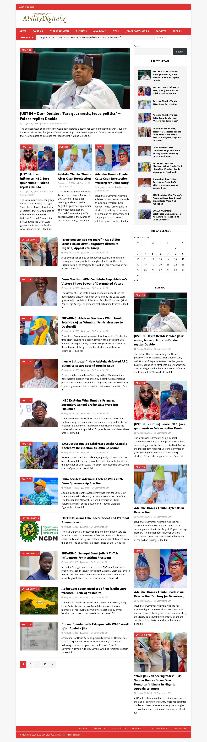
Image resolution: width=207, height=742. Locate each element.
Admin (45, 123)
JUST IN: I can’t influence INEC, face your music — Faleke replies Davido (34, 180)
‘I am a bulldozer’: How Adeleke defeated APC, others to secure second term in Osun (94, 363)
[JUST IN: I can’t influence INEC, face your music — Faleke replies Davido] (37, 157)
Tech (116, 31)
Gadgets (160, 31)
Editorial (136, 728)
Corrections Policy (157, 728)
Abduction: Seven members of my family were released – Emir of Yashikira (93, 591)
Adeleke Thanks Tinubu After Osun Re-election (74, 176)
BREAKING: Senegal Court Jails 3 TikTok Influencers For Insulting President (89, 555)
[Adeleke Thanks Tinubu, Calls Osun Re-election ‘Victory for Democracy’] (112, 157)
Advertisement (180, 728)
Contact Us (99, 728)
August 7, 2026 (71, 526)
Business (81, 31)
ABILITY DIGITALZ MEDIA (49, 734)
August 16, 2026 (30, 123)
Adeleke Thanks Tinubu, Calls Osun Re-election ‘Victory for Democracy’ (112, 178)
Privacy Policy (119, 728)
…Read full (85, 135)
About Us (83, 728)
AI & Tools (99, 31)
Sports (177, 31)
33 (45, 664)
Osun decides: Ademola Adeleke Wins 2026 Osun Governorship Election (92, 481)
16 (183, 259)
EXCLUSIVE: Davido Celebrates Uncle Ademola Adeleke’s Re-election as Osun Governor (94, 446)
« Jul (136, 280)
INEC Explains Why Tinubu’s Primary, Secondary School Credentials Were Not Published (89, 404)
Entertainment (59, 31)
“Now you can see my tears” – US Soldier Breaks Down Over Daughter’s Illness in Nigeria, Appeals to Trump (90, 243)
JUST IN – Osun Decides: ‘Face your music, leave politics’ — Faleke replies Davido (166, 76)
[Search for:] (170, 37)
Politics (38, 31)
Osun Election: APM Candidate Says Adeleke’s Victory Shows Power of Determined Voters (94, 281)
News (22, 31)
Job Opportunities (137, 31)
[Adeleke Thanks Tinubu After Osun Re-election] (75, 157)
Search (137, 46)
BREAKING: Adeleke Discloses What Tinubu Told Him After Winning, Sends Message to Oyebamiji (92, 322)
